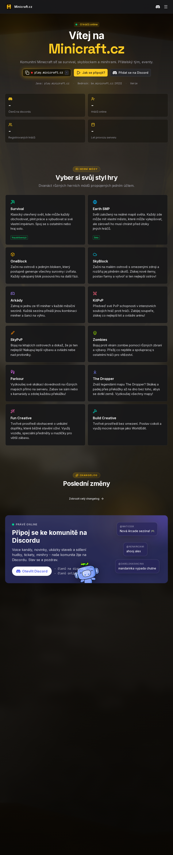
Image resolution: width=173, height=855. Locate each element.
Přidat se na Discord (133, 72)
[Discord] (157, 6)
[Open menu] (165, 6)
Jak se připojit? (93, 72)
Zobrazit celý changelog (84, 498)
